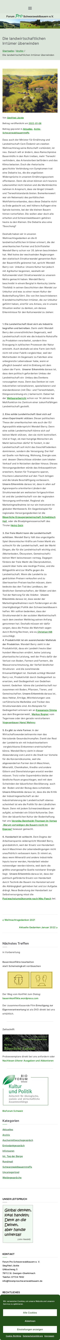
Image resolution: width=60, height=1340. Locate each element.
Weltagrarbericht (16, 398)
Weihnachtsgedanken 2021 (19, 919)
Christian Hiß (44, 631)
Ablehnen (30, 1321)
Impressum (49, 1336)
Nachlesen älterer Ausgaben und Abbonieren (28, 1060)
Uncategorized (10, 1172)
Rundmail (7, 1161)
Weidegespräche (12, 1177)
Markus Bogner (40, 714)
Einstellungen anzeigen (30, 1329)
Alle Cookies (30, 1312)
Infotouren (8, 1150)
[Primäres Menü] (30, 8)
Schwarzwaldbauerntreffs (15, 132)
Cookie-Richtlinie (13, 1336)
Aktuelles (27, 129)
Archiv (37, 129)
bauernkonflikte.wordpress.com (20, 998)
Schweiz (18, 1110)
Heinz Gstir (17, 525)
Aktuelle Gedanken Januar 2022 (37, 927)
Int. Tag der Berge (12, 1156)
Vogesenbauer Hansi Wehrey (18, 722)
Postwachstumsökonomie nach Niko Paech (26, 898)
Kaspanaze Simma (46, 710)
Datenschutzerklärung (33, 1336)
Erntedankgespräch (13, 1145)
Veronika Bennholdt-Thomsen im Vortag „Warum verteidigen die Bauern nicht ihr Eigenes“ (29, 824)
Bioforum (7, 1110)
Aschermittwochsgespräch (17, 1140)
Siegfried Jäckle (15, 117)
